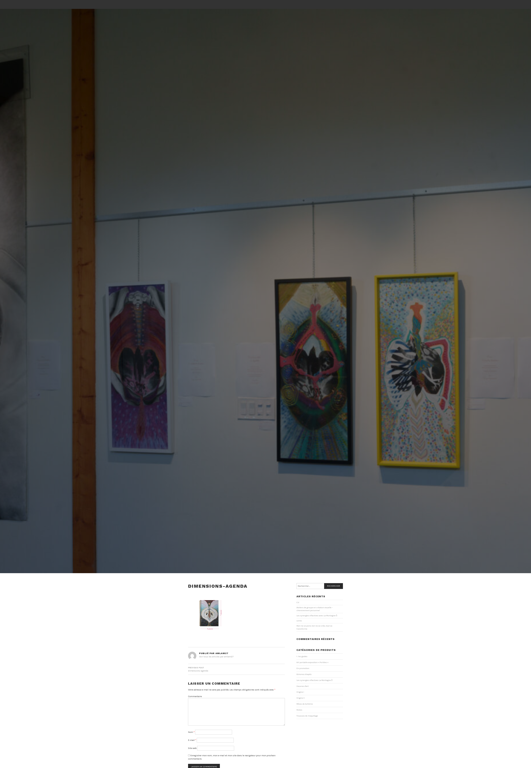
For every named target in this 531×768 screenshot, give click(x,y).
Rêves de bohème (304, 704)
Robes (299, 710)
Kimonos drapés (304, 674)
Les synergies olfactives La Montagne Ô (314, 680)
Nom (191, 732)
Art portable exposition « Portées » (312, 662)
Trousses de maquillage (307, 716)
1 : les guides (301, 656)
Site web (192, 748)
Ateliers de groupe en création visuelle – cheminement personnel (314, 609)
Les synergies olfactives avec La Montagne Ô (316, 615)
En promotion (302, 668)
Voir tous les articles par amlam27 (216, 656)
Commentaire (195, 696)
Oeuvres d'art (302, 686)
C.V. (297, 602)
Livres (299, 621)
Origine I (300, 692)
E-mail (192, 740)
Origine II (300, 698)
